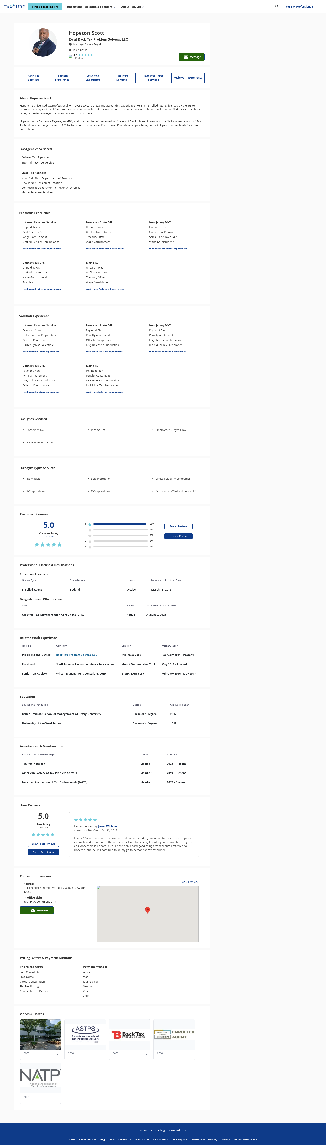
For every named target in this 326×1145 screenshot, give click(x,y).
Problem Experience (62, 77)
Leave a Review (179, 536)
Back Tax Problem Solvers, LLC (76, 655)
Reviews (179, 77)
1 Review (78, 58)
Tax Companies (180, 1139)
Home (72, 1139)
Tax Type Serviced (122, 77)
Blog (102, 1139)
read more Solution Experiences (41, 351)
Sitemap (225, 1139)
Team (111, 1139)
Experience (195, 77)
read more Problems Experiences (42, 248)
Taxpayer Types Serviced (153, 77)
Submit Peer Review (43, 852)
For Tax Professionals (300, 6)
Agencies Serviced (33, 77)
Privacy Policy (160, 1139)
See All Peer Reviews (43, 843)
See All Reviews (178, 526)
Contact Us (124, 1139)
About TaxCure (87, 1139)
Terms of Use (142, 1139)
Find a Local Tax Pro (45, 6)
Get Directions (189, 882)
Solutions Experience (93, 77)
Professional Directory (204, 1139)
